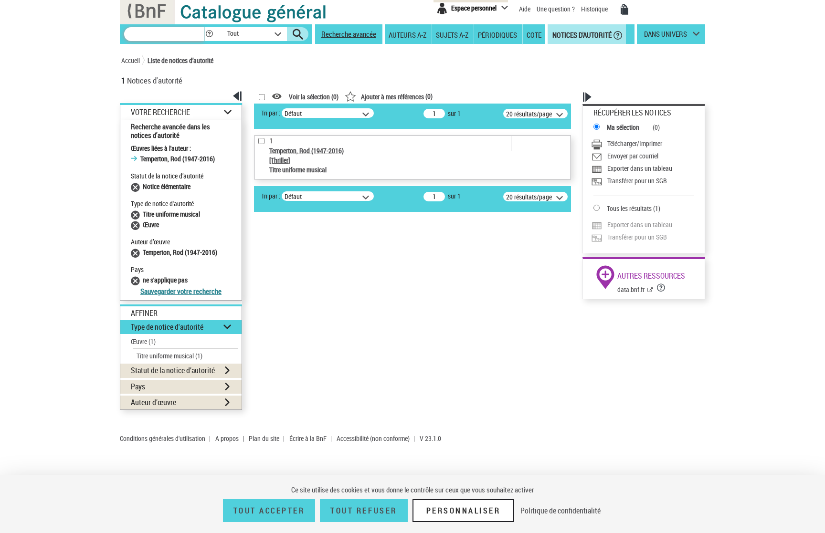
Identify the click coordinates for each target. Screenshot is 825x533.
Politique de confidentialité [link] (560, 510)
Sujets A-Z (452, 34)
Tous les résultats (629, 208)
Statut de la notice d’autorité (173, 370)
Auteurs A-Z (407, 34)
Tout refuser (363, 510)
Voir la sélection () (313, 96)
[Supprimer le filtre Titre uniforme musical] (137, 214)
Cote (534, 34)
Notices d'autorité (581, 34)
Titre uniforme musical (169, 355)
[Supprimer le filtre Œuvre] (137, 224)
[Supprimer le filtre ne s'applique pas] (137, 279)
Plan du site (264, 438)
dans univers (665, 36)
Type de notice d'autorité (167, 327)
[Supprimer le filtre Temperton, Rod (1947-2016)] (137, 252)
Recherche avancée (348, 34)
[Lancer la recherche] (298, 34)
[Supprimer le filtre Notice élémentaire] (137, 186)
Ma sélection (623, 127)
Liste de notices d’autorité (180, 60)
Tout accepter (269, 510)
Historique (595, 8)
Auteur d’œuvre (153, 402)
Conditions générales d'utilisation (162, 438)
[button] (209, 34)
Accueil (130, 60)
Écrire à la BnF (308, 438)
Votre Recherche (160, 112)
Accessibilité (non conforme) (373, 438)
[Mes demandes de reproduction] (624, 9)
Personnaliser (463, 510)
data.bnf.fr (631, 289)
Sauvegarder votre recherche (181, 291)
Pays (138, 386)
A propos (227, 438)
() (397, 96)
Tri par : (270, 112)
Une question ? (556, 8)
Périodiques (497, 34)
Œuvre (143, 341)
